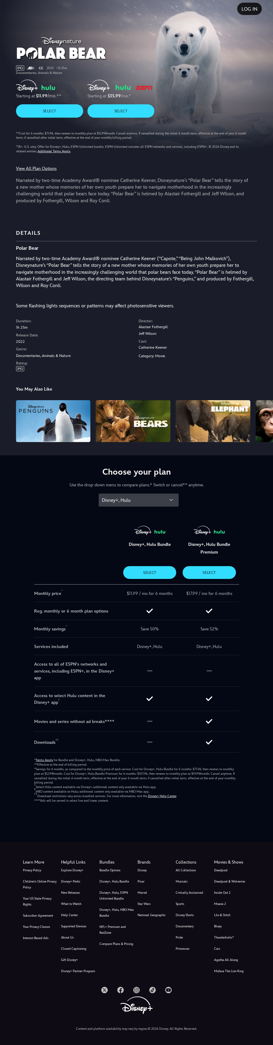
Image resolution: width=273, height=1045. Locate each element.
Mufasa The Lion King (229, 971)
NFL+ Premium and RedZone (112, 930)
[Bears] (133, 421)
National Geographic (152, 915)
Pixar (141, 881)
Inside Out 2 (222, 893)
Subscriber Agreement (38, 915)
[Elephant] (213, 421)
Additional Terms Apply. (54, 151)
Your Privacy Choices (36, 927)
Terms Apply (44, 760)
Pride (179, 937)
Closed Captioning (73, 949)
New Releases (70, 893)
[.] (104, 990)
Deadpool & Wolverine (229, 881)
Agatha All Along (226, 960)
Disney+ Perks (70, 881)
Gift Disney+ (69, 960)
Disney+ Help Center (162, 796)
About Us (67, 937)
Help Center (69, 915)
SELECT (49, 111)
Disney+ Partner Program (78, 971)
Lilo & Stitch (222, 915)
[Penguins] (53, 421)
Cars (217, 949)
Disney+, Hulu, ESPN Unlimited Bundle (113, 895)
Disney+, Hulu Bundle (114, 881)
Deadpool (221, 870)
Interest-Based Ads (36, 938)
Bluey (218, 926)
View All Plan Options (36, 168)
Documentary (185, 926)
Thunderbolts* (224, 937)
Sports (180, 904)
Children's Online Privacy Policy (40, 884)
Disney (142, 870)
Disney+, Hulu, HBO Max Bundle (116, 912)
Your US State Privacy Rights (37, 901)
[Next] (264, 420)
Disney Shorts (185, 915)
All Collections (186, 870)
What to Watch (71, 904)
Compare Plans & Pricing (116, 944)
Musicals (182, 881)
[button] (79, 862)
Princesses (183, 949)
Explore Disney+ (72, 870)
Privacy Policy (32, 870)
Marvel (142, 893)
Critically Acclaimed (189, 893)
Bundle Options (110, 870)
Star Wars (144, 904)
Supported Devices (73, 926)
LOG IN (250, 9)
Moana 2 (220, 904)
